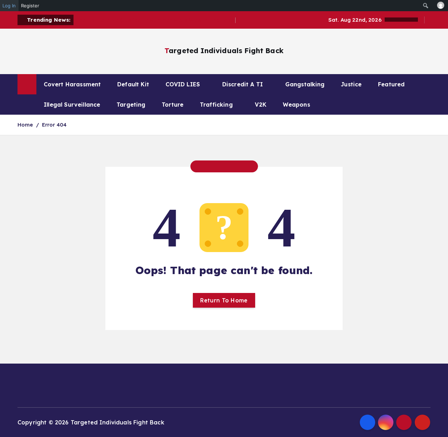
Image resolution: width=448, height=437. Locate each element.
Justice (351, 84)
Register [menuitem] (30, 5)
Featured (391, 84)
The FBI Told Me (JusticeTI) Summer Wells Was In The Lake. (156, 20)
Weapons (296, 104)
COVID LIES (183, 84)
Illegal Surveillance (72, 104)
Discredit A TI (242, 84)
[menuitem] (425, 5)
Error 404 (54, 124)
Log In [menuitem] (9, 5)
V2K (260, 104)
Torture (172, 104)
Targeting (131, 104)
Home (25, 124)
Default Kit (133, 84)
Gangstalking (305, 84)
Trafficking (216, 104)
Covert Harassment (72, 84)
